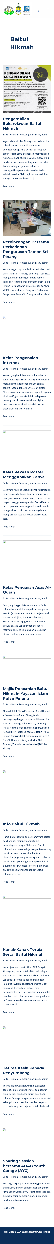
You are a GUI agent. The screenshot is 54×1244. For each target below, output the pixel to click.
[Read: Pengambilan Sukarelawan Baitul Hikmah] (27, 88)
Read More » (9, 186)
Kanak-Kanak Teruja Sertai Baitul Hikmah (23, 952)
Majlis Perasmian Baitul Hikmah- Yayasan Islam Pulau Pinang (26, 693)
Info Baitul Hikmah (21, 824)
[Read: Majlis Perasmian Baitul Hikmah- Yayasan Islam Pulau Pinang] (27, 668)
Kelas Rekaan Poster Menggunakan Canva (24, 474)
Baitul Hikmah (10, 134)
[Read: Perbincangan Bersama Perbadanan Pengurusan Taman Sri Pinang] (27, 218)
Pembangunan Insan (29, 134)
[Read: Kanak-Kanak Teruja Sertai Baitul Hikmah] (27, 919)
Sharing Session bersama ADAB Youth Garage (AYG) (24, 1166)
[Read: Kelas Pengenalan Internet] (27, 333)
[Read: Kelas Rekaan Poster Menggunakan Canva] (27, 448)
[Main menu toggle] (48, 9)
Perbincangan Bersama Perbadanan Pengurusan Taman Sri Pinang (26, 249)
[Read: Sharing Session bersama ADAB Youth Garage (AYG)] (27, 1141)
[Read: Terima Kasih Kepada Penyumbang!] (27, 1043)
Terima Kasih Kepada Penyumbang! (23, 1070)
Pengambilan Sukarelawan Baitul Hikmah (22, 124)
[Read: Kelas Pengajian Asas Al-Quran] (27, 560)
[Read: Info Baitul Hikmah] (27, 793)
